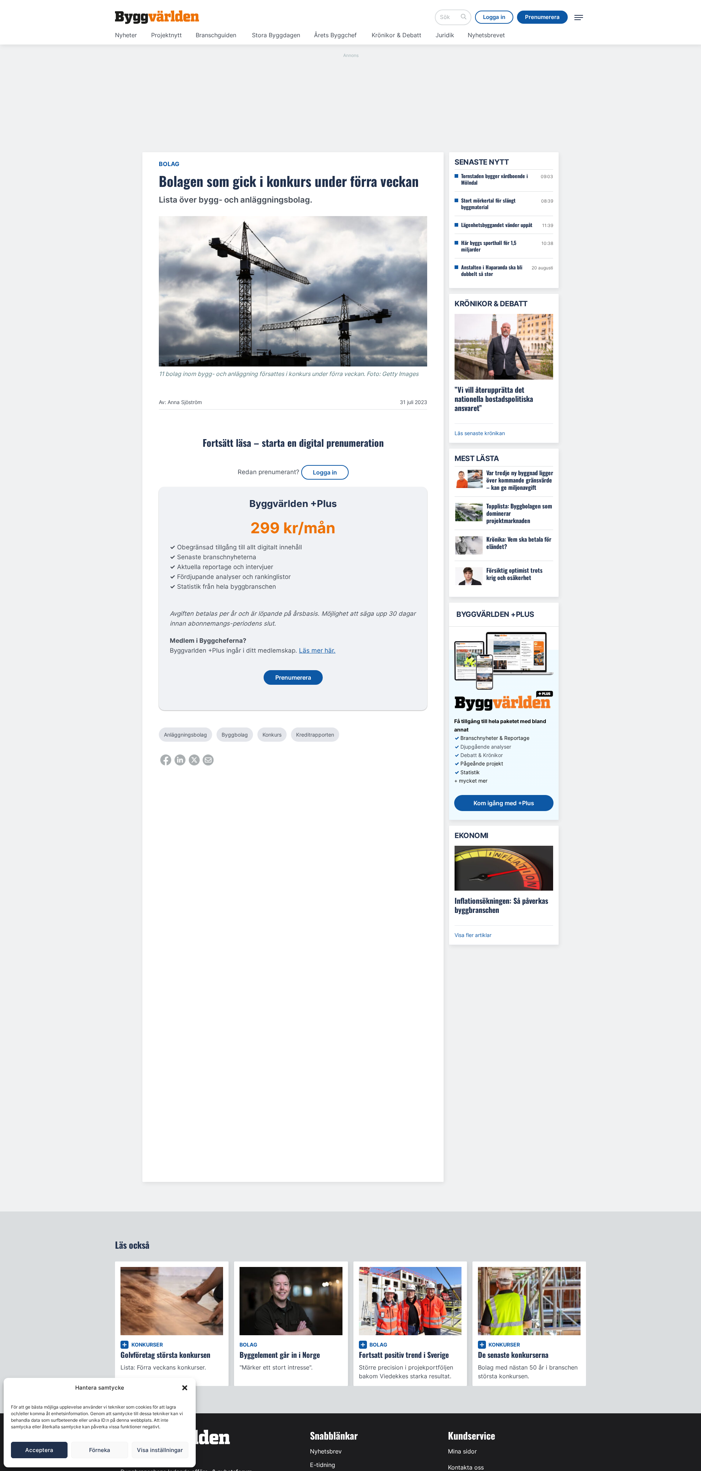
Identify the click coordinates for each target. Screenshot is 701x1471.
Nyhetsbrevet (486, 35)
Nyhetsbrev (326, 1451)
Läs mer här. (317, 650)
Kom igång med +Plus (504, 803)
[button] (184, 1387)
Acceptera (39, 1450)
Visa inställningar (160, 1450)
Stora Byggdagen (276, 35)
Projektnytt (166, 35)
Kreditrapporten (315, 734)
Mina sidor (462, 1451)
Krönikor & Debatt (396, 35)
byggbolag (235, 734)
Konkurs (272, 734)
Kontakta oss (466, 1467)
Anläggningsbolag (185, 734)
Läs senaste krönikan (480, 433)
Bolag (169, 164)
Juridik (445, 35)
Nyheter (126, 35)
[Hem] (157, 17)
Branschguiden (216, 35)
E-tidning (322, 1464)
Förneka (99, 1450)
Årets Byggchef (335, 35)
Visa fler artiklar (473, 935)
